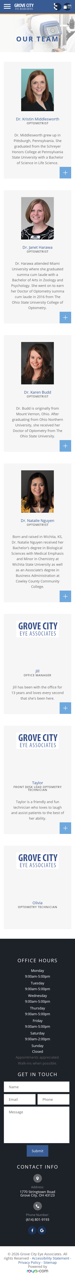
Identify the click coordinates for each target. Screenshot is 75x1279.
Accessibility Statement (50, 1258)
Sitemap (50, 1262)
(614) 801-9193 (37, 1219)
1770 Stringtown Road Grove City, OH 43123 (37, 1193)
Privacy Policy (29, 1262)
